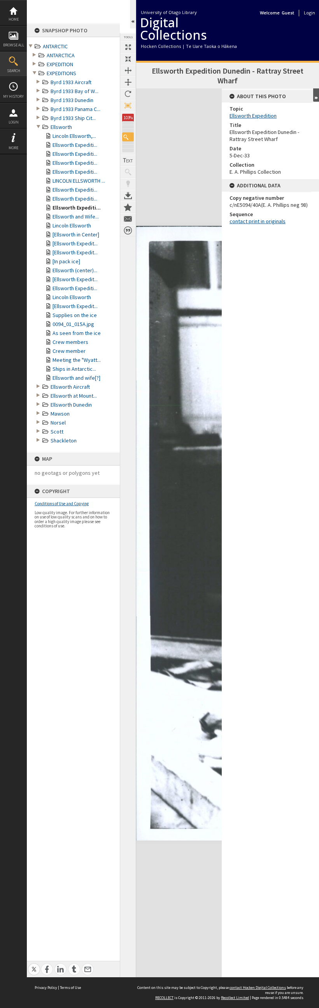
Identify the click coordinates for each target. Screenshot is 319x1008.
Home (14, 19)
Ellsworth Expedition (253, 115)
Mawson (60, 413)
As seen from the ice (77, 333)
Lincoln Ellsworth (72, 225)
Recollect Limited (235, 997)
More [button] (13, 147)
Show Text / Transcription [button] (128, 160)
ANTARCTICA (61, 55)
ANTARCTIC (55, 46)
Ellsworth (61, 126)
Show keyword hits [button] (128, 172)
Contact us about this (128, 219)
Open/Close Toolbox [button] (133, 14)
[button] (128, 136)
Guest (288, 13)
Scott (57, 431)
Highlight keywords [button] (128, 184)
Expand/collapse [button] (316, 95)
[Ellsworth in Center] (76, 234)
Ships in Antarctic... (74, 368)
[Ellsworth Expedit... (75, 243)
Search (13, 70)
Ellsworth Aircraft (70, 386)
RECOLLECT (164, 997)
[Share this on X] (34, 964)
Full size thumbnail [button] (128, 47)
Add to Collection (128, 207)
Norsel (58, 422)
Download (128, 195)
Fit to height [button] (128, 82)
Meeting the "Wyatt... (77, 359)
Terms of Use (70, 987)
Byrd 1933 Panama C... (75, 109)
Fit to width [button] (128, 70)
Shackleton (64, 440)
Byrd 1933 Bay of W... (74, 91)
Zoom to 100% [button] (128, 105)
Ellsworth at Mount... (74, 395)
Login (14, 122)
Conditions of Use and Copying (62, 503)
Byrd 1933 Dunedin (72, 100)
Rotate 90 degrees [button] (128, 94)
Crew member (69, 350)
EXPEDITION (60, 64)
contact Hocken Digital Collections (258, 987)
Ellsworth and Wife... (76, 216)
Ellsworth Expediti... (75, 144)
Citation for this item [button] (128, 230)
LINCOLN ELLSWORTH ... (79, 180)
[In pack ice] (66, 261)
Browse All (13, 45)
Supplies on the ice (75, 315)
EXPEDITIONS (61, 73)
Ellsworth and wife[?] (76, 377)
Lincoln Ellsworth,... (74, 135)
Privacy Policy (46, 987)
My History (13, 96)
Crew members (70, 341)
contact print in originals (258, 221)
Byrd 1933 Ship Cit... (73, 118)
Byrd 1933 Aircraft (71, 82)
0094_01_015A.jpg (73, 324)
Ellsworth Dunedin (71, 404)
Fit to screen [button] (128, 59)
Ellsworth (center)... (75, 270)
